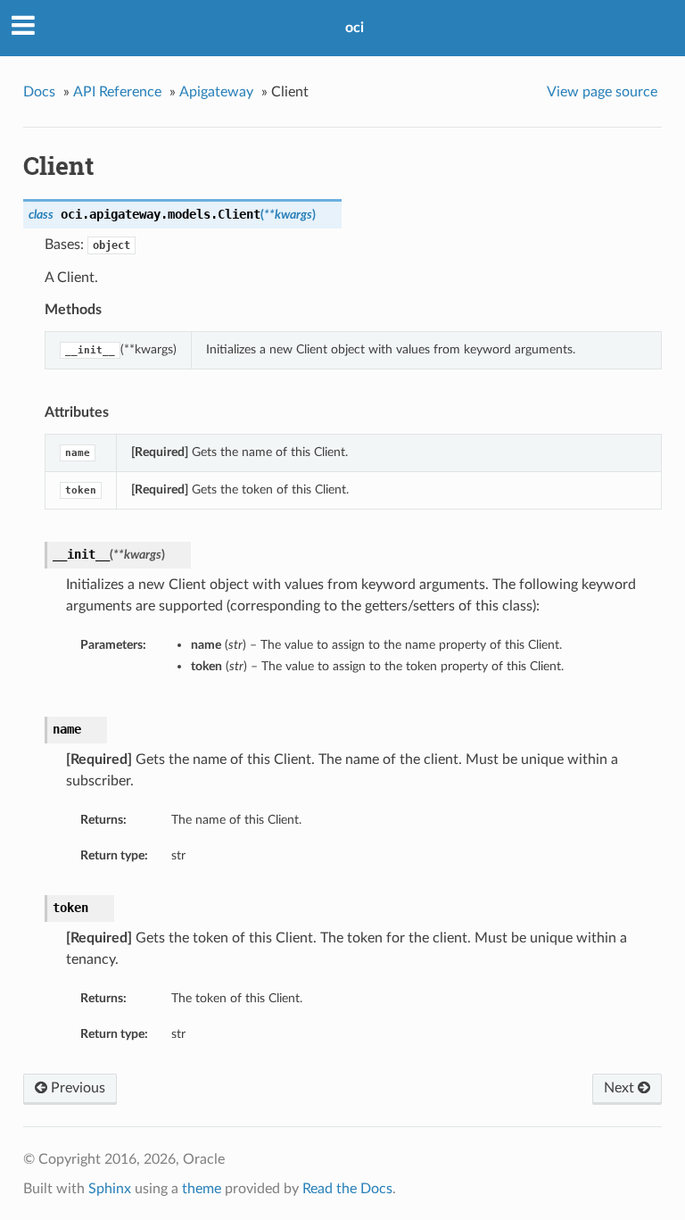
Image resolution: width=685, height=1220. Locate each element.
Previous (76, 1088)
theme (201, 1189)
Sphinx (109, 1189)
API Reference (117, 92)
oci (354, 28)
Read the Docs (347, 1189)
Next (621, 1088)
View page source (602, 92)
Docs (39, 92)
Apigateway (216, 92)
